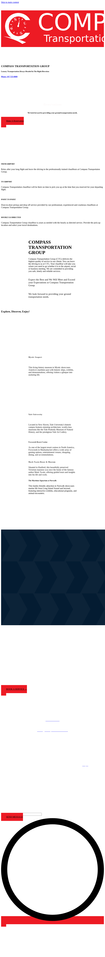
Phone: (4, 77)
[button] (12, 122)
